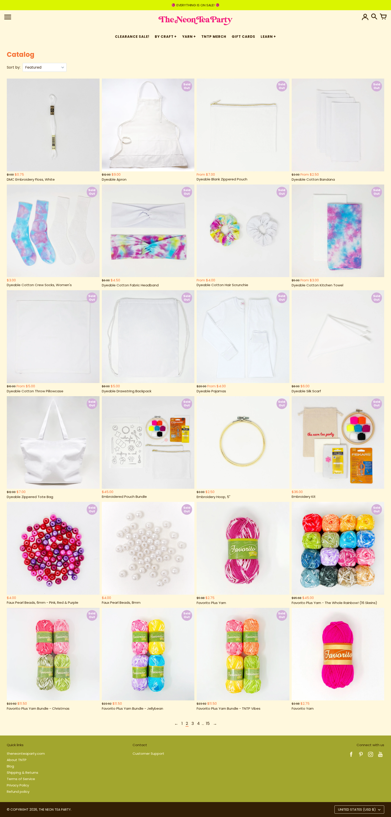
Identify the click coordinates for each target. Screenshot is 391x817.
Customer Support (148, 753)
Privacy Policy (18, 785)
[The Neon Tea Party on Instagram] (370, 757)
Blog (10, 766)
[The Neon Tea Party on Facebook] (351, 757)
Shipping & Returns (22, 772)
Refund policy (18, 791)
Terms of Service (21, 778)
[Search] (374, 17)
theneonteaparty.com (26, 753)
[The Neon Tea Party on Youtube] (380, 757)
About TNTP (16, 759)
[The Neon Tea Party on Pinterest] (361, 757)
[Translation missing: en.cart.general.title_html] (383, 17)
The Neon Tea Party (55, 809)
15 (208, 723)
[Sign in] (365, 17)
